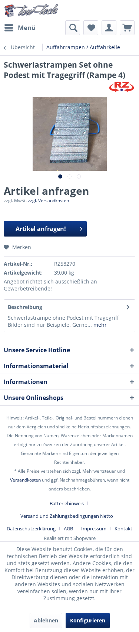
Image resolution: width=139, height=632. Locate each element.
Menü (27, 27)
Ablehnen (46, 620)
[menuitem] (19, 27)
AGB (68, 528)
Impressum (93, 528)
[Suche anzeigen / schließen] (72, 27)
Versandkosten (25, 480)
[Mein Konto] (109, 27)
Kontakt (123, 528)
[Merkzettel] (90, 27)
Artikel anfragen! (41, 229)
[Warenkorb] (127, 27)
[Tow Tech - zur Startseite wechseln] (31, 10)
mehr (99, 324)
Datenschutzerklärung (31, 528)
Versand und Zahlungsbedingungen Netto (66, 516)
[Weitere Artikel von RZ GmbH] (121, 86)
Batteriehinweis (67, 503)
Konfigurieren (87, 620)
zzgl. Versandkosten (48, 200)
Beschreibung (25, 306)
